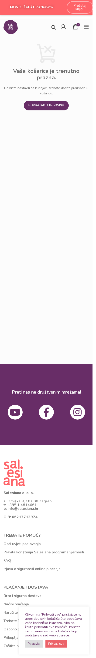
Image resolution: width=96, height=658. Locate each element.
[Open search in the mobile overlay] (53, 27)
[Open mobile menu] (86, 26)
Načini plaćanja (16, 604)
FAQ (7, 560)
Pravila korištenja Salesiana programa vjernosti (43, 552)
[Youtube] (15, 412)
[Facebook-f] (46, 412)
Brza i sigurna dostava (22, 595)
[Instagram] (77, 412)
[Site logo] (10, 26)
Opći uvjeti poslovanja (22, 543)
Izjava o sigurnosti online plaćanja (32, 568)
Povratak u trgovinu (46, 105)
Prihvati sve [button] (56, 644)
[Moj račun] (63, 26)
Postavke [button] (34, 644)
